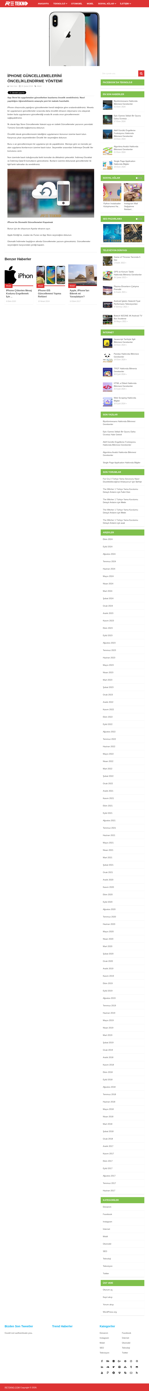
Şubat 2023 (108, 687)
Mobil (90, 3)
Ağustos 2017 (109, 1176)
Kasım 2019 (108, 976)
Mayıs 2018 (108, 1109)
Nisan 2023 (108, 672)
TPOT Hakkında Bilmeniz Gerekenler (125, 370)
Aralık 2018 (108, 1057)
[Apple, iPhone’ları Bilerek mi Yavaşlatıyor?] (82, 275)
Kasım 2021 (108, 798)
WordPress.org (110, 1312)
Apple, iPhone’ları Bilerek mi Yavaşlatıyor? (79, 293)
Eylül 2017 (107, 1168)
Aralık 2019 (108, 968)
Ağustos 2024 (109, 554)
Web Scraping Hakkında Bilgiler (125, 399)
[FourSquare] (107, 1372)
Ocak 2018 (108, 1139)
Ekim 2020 (108, 894)
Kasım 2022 (108, 709)
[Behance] (107, 1361)
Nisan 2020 (108, 939)
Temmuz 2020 (109, 917)
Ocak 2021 (108, 872)
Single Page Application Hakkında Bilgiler (124, 162)
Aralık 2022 (108, 702)
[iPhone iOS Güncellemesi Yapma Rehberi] (51, 275)
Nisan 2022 (108, 761)
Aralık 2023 (108, 613)
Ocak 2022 (108, 783)
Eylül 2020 (107, 902)
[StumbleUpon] (125, 1367)
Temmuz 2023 (109, 650)
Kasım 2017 (108, 1153)
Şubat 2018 (108, 1131)
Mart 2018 (107, 1124)
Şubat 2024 (108, 598)
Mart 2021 (107, 857)
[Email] (131, 1372)
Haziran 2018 (109, 1102)
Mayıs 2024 (108, 576)
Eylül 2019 (107, 991)
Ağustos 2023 (109, 643)
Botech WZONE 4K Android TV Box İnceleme (128, 317)
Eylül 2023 (107, 635)
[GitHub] (137, 1367)
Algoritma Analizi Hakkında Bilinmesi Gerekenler (126, 148)
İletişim (124, 3)
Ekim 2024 (108, 539)
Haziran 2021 (109, 835)
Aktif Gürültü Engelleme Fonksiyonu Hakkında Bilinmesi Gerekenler (124, 133)
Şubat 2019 (108, 1042)
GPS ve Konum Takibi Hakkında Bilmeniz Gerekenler (128, 273)
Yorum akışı (108, 1304)
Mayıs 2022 (108, 754)
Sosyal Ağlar (106, 3)
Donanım (107, 1207)
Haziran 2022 (109, 746)
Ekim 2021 (108, 805)
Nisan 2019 (108, 1028)
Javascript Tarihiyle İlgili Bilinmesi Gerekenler (124, 340)
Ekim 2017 (108, 1161)
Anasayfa (43, 3)
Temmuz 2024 (109, 561)
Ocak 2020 (108, 961)
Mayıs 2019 (108, 1020)
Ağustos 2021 (109, 820)
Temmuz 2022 (109, 739)
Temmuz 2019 (109, 1005)
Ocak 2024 (108, 606)
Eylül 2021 (107, 813)
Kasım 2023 (108, 620)
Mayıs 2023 (108, 665)
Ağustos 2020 (109, 909)
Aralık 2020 (108, 880)
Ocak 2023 (108, 694)
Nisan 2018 (108, 1116)
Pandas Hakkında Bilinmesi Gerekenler (126, 355)
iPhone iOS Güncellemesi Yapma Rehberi (49, 293)
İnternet (106, 1229)
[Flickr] (113, 1361)
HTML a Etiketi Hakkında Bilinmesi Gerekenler (125, 384)
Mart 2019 (107, 1035)
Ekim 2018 (108, 1072)
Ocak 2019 (108, 1050)
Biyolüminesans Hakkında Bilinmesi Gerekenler (126, 102)
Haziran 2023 (109, 657)
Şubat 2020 (108, 954)
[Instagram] (131, 1361)
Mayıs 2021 (108, 843)
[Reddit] (113, 1372)
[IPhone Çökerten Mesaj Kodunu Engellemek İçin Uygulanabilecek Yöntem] (19, 275)
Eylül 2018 (107, 1079)
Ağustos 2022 (109, 731)
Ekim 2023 (108, 628)
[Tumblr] (131, 1367)
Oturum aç (108, 1290)
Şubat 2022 (108, 776)
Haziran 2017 (109, 1190)
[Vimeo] (119, 1367)
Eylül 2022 (107, 724)
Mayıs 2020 (108, 931)
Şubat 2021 (108, 865)
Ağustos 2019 (109, 998)
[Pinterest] (125, 1361)
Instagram (107, 1221)
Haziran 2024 (109, 569)
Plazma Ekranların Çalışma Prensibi (126, 287)
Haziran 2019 (109, 1013)
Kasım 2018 (108, 1065)
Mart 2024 (107, 591)
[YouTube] (102, 1372)
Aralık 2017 (108, 1146)
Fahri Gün (13, 86)
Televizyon (107, 1266)
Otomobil (76, 3)
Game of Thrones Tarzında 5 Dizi (127, 258)
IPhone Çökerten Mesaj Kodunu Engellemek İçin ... (19, 293)
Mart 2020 (107, 946)
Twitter (106, 1273)
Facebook (107, 1214)
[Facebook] (102, 1361)
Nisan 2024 (108, 583)
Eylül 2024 (107, 546)
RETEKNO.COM (12, 1387)
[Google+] (119, 1361)
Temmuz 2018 (109, 1094)
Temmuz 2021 (109, 828)
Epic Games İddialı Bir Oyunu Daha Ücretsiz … (127, 117)
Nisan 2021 (108, 850)
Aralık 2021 (108, 791)
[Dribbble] (137, 1361)
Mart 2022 (107, 768)
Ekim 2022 (108, 717)
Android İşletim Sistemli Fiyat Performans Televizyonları (127, 302)
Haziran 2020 (109, 924)
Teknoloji (59, 3)
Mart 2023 (107, 680)
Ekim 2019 (108, 983)
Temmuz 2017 (109, 1183)
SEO (105, 1251)
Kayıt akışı (107, 1297)
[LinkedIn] (102, 1367)
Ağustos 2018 (109, 1087)
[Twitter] (113, 1367)
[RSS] (137, 1372)
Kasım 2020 (108, 887)
